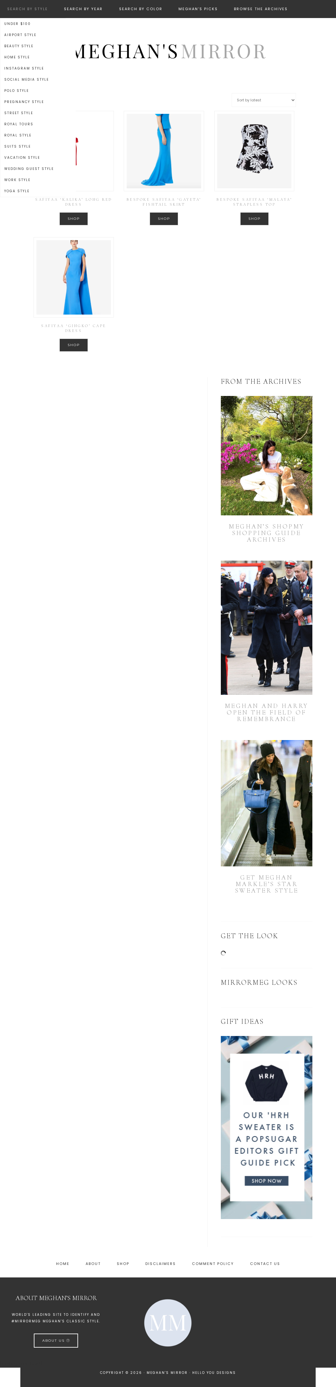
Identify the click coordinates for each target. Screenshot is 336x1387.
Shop (74, 219)
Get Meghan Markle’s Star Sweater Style (267, 884)
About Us (54, 1340)
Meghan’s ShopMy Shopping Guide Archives (266, 533)
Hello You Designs (214, 1372)
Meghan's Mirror (168, 50)
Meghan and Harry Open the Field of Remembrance (266, 712)
